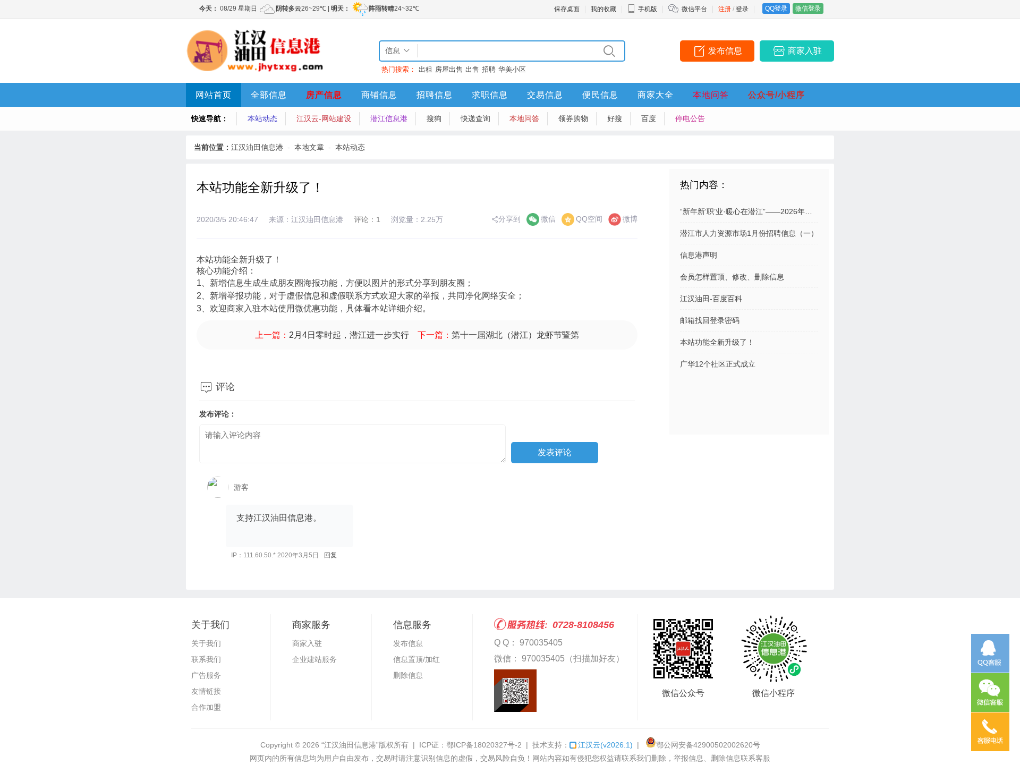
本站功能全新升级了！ (717, 342)
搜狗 (434, 118)
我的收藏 (603, 9)
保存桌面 (567, 9)
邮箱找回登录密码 (710, 320)
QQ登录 (776, 8)
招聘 (489, 69)
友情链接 (206, 691)
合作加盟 (206, 707)
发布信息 (725, 50)
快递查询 (475, 118)
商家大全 (656, 94)
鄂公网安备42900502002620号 (708, 745)
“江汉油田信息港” (350, 745)
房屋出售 (449, 69)
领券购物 (573, 118)
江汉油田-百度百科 (711, 298)
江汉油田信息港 (257, 147)
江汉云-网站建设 (323, 118)
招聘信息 (434, 94)
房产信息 (324, 94)
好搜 (614, 118)
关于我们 (206, 643)
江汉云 (605, 745)
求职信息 (490, 94)
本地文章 (309, 147)
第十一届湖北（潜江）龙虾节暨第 (515, 334)
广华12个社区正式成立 (717, 364)
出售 (472, 69)
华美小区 (512, 69)
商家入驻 (805, 50)
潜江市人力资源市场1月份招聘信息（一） (749, 233)
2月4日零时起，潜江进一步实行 (349, 334)
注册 (724, 9)
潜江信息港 (388, 118)
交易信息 (545, 94)
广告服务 (206, 675)
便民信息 (600, 94)
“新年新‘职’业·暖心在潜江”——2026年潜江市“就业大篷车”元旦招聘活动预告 (804, 211)
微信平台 (694, 9)
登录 (742, 9)
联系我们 (206, 659)
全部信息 (269, 94)
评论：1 (367, 219)
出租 (425, 69)
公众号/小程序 (776, 94)
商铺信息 (379, 94)
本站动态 (262, 118)
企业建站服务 (314, 659)
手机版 (647, 9)
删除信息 (408, 675)
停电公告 (690, 118)
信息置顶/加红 (416, 659)
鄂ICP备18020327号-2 (484, 745)
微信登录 (808, 8)
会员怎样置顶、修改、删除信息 (732, 277)
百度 (648, 118)
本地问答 (711, 94)
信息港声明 (698, 255)
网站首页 (214, 94)
